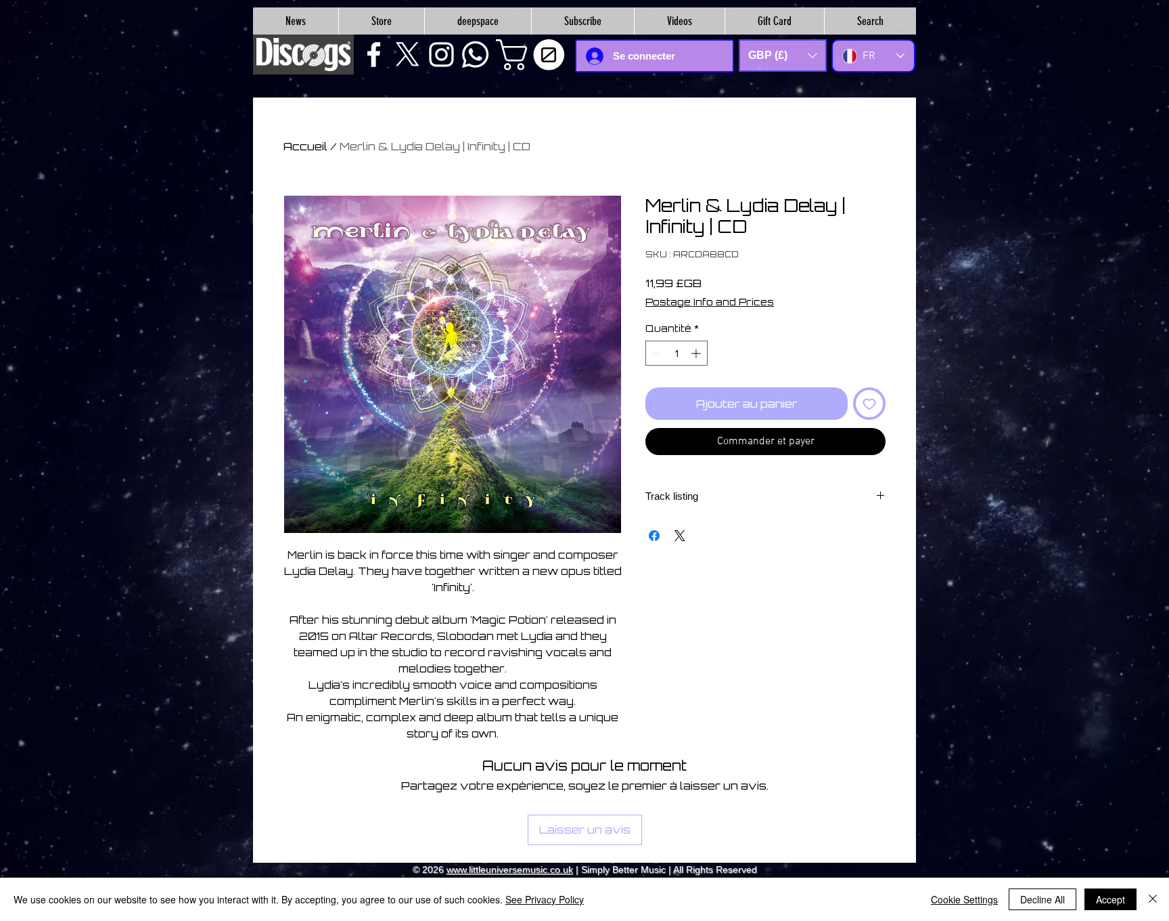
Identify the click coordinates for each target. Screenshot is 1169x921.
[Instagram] (441, 54)
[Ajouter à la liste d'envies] (869, 403)
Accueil (305, 146)
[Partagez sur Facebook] (654, 536)
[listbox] (783, 55)
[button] (534, 54)
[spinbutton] (676, 353)
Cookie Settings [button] (964, 899)
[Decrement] (655, 353)
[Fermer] (1153, 899)
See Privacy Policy (544, 899)
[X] (407, 54)
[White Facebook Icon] (373, 54)
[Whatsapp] (475, 54)
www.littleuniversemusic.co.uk (509, 869)
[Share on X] (680, 536)
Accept (1110, 899)
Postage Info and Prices (709, 301)
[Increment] (697, 353)
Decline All (1042, 899)
